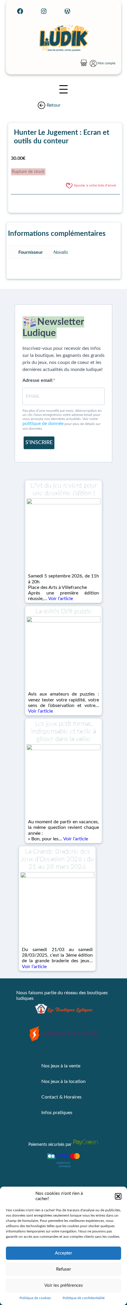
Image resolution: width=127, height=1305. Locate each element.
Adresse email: (37, 380)
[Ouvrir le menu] (63, 89)
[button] (118, 1196)
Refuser (63, 1269)
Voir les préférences (63, 1285)
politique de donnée (43, 423)
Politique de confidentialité (84, 1298)
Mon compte (106, 63)
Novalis (60, 252)
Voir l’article (60, 598)
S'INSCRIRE (39, 442)
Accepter (63, 1253)
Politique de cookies (35, 1298)
